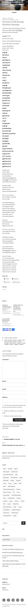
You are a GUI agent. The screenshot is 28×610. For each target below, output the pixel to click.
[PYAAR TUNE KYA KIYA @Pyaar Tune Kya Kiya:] (18, 309)
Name (4, 381)
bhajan (12, 480)
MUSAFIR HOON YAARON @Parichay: (12, 552)
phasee (17, 501)
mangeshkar (11, 498)
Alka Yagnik (8, 340)
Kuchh (11, 178)
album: (16, 468)
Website (4, 397)
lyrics (19, 341)
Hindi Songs (9, 337)
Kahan (6, 250)
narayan (19, 498)
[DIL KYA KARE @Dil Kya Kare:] (7, 321)
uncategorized (7, 515)
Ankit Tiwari (14, 471)
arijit (16, 474)
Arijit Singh (6, 477)
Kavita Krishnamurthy (9, 489)
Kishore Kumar (7, 492)
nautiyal (5, 501)
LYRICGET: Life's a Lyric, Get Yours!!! (13, 3)
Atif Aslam (6, 480)
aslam (21, 477)
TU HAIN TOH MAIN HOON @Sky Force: (13, 549)
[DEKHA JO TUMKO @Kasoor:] (7, 308)
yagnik (21, 344)
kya (6, 341)
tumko (16, 344)
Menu (14, 12)
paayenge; (13, 343)
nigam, (7, 343)
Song (3, 36)
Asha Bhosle (14, 477)
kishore (18, 489)
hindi (20, 340)
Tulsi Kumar (6, 512)
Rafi (4, 504)
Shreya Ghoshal (7, 507)
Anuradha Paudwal (8, 474)
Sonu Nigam (19, 30)
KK (14, 492)
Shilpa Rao (16, 504)
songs (19, 343)
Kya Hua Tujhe (12, 341)
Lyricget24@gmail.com (10, 19)
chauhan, (18, 480)
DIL (19, 28)
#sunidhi (10, 468)
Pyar (9, 264)
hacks (4, 483)
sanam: (9, 504)
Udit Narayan (14, 512)
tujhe (11, 344)
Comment (5, 359)
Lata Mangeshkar (16, 495)
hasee (10, 483)
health (15, 483)
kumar (18, 492)
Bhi (6, 180)
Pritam (22, 501)
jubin (4, 486)
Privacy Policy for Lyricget (9, 604)
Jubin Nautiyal (11, 486)
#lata (4, 468)
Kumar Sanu (6, 495)
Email (4, 389)
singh (14, 507)
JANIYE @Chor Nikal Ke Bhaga (10, 561)
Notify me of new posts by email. (12, 416)
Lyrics (15, 337)
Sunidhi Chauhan (16, 510)
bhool (15, 340)
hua (23, 340)
